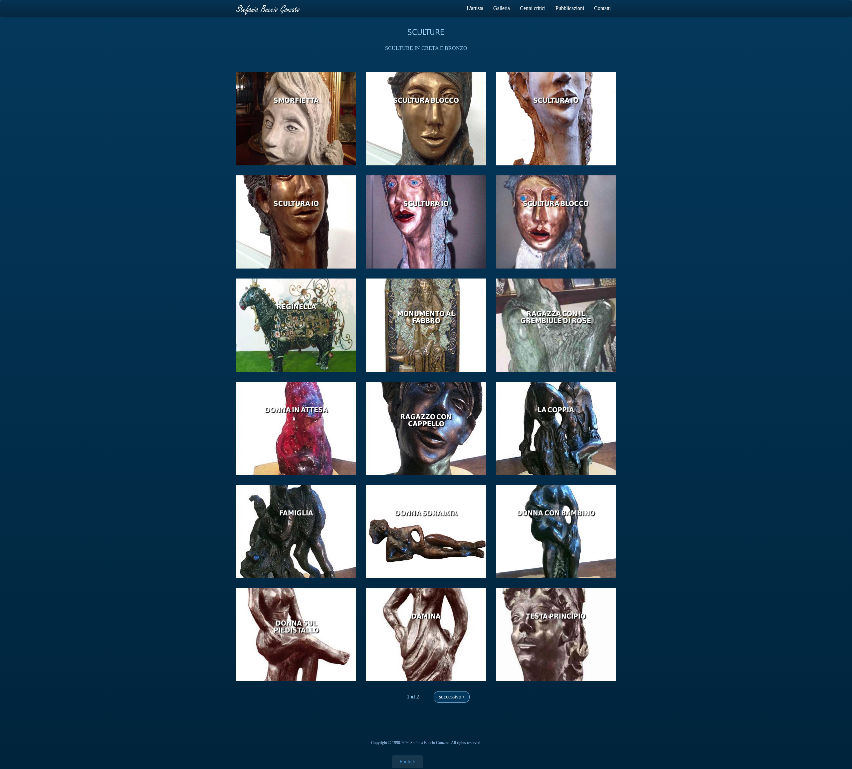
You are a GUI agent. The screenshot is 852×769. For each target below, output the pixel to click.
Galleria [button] (501, 8)
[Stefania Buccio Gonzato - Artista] (268, 8)
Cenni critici (532, 8)
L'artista (475, 8)
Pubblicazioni (569, 8)
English (407, 761)
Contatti (602, 8)
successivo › (451, 696)
